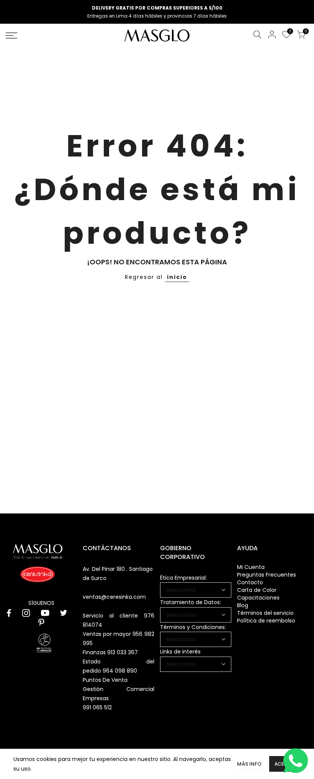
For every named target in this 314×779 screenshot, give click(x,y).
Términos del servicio (265, 613)
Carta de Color (256, 590)
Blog (242, 605)
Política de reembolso (266, 620)
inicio (177, 277)
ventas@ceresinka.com (114, 597)
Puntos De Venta (105, 680)
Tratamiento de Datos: (190, 602)
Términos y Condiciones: (193, 627)
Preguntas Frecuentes (266, 575)
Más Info (249, 764)
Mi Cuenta (251, 567)
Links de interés (180, 651)
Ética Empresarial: (183, 578)
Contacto (250, 582)
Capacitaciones (258, 597)
